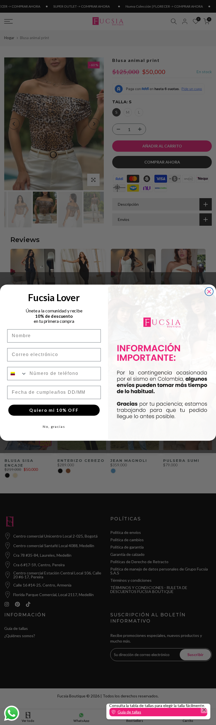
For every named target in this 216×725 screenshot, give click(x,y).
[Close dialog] (209, 291)
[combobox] (17, 373)
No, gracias (54, 426)
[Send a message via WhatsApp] (12, 713)
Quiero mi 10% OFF (53, 410)
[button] (158, 712)
